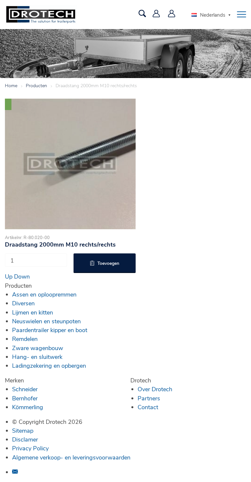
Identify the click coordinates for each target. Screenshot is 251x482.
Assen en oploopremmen (44, 294)
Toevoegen (108, 263)
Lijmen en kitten (32, 312)
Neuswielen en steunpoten (46, 321)
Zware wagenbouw (37, 348)
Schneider (25, 389)
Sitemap (22, 430)
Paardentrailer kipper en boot (49, 330)
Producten (36, 85)
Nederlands (212, 14)
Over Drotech (155, 389)
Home (11, 85)
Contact (148, 407)
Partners (149, 398)
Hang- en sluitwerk (37, 357)
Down (22, 276)
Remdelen (25, 339)
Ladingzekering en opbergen (49, 365)
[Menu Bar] (241, 14)
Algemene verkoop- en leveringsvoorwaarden (71, 457)
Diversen (23, 303)
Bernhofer (25, 398)
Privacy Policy (30, 448)
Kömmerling (27, 407)
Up (8, 276)
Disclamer (25, 439)
